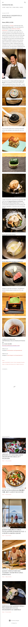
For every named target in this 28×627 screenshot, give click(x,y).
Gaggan (4, 291)
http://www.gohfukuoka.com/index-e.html (11, 345)
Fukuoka (12, 25)
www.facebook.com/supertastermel (14, 350)
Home (3, 7)
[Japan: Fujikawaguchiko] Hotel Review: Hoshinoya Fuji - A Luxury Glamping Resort (14, 531)
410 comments (8, 460)
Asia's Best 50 (7, 362)
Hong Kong (15, 7)
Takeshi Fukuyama (20, 364)
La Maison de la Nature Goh (10, 364)
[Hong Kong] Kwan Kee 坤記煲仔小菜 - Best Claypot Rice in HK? (13, 491)
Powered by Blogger (15, 620)
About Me (9, 7)
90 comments (8, 612)
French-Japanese (17, 362)
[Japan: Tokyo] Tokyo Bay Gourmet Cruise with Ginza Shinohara (12, 572)
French (12, 362)
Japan (3, 364)
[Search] (25, 2)
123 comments (8, 535)
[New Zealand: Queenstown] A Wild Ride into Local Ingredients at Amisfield (13, 608)
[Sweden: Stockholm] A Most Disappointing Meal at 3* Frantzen (12, 456)
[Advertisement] (14, 419)
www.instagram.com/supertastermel (14, 355)
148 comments (8, 576)
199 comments (8, 494)
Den (20, 290)
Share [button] (3, 360)
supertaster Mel (7, 5)
